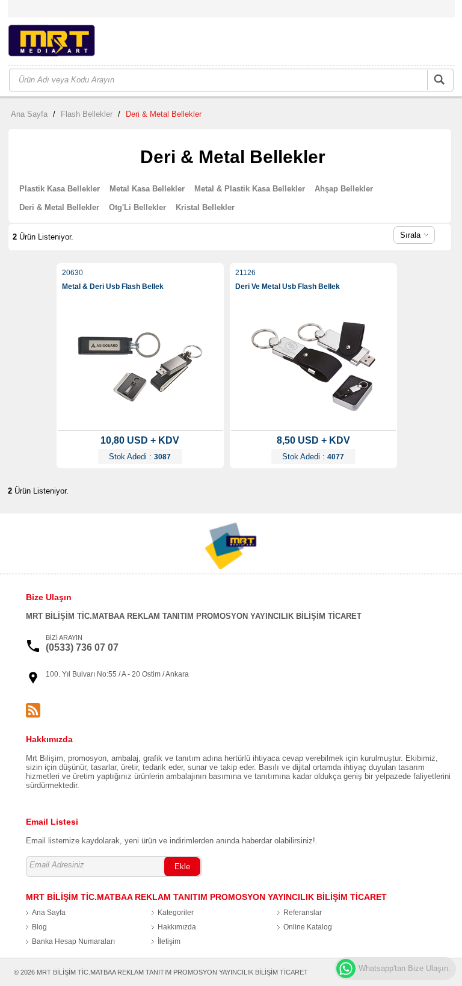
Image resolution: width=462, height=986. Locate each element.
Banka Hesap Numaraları (73, 941)
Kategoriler (176, 912)
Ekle (182, 866)
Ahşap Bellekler (344, 188)
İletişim (169, 941)
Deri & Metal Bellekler (164, 114)
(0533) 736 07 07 (82, 647)
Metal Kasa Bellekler (147, 188)
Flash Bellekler (86, 114)
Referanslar (302, 912)
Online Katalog (307, 927)
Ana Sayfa (29, 114)
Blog (39, 927)
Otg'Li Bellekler (137, 207)
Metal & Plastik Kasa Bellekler (249, 188)
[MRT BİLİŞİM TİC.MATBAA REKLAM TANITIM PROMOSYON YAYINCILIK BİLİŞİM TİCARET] (67, 42)
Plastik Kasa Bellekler (59, 188)
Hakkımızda (177, 927)
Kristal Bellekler (205, 207)
